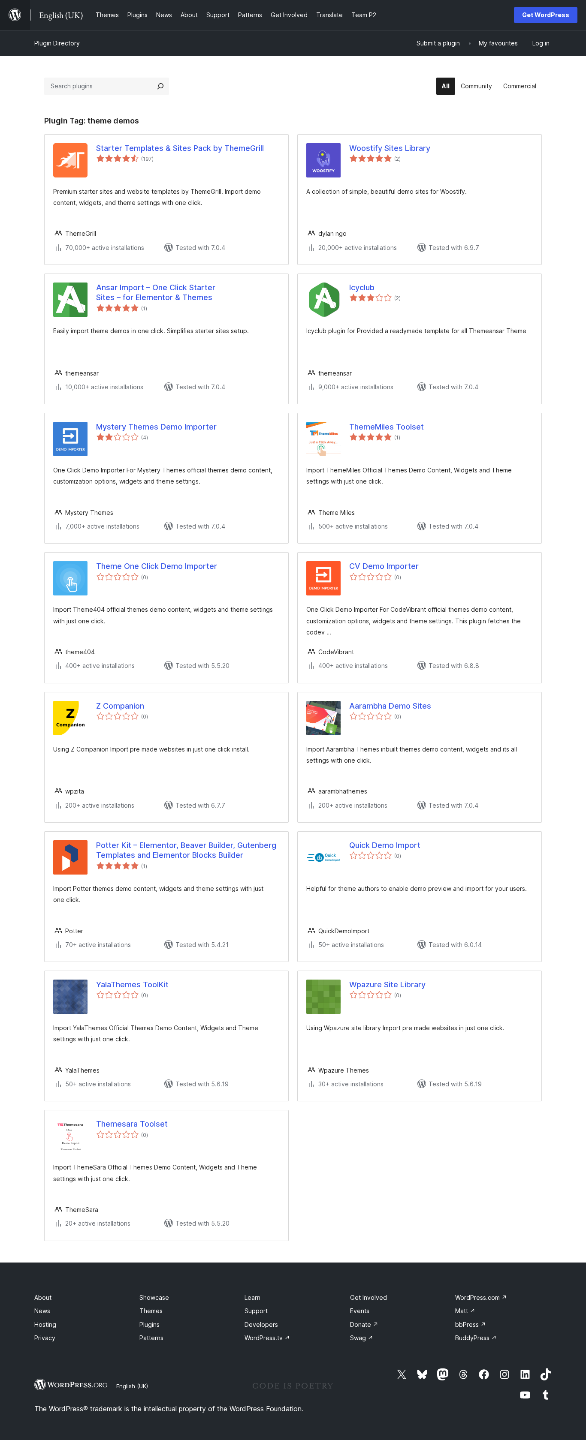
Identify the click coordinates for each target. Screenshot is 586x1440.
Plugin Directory (57, 43)
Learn (252, 1297)
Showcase (154, 1297)
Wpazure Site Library (387, 984)
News (42, 1310)
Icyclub (362, 287)
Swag (361, 1337)
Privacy (44, 1337)
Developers (261, 1324)
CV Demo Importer (384, 566)
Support (256, 1310)
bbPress (470, 1324)
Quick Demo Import (384, 845)
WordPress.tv (267, 1337)
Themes (151, 1310)
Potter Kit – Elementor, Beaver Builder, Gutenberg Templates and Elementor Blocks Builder (186, 850)
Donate (364, 1324)
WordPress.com (481, 1297)
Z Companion (120, 705)
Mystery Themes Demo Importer (156, 426)
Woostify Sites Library (389, 148)
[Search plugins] (160, 86)
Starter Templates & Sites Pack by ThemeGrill (180, 148)
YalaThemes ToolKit (132, 984)
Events (359, 1310)
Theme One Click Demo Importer (156, 566)
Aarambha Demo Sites (390, 705)
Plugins (149, 1324)
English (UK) (132, 1386)
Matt (465, 1310)
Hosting (45, 1324)
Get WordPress (545, 14)
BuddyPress (476, 1337)
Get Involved (368, 1297)
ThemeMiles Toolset (386, 426)
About (42, 1297)
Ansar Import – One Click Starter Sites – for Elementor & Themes (155, 292)
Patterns (151, 1337)
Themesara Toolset (132, 1123)
